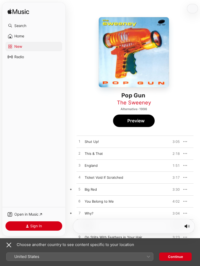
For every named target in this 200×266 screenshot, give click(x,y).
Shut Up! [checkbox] (92, 141)
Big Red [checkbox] (91, 189)
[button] (34, 25)
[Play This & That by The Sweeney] (79, 153)
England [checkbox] (91, 165)
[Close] (9, 245)
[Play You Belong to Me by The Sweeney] (79, 201)
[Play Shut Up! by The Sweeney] (79, 141)
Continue (175, 257)
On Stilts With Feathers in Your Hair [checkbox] (113, 237)
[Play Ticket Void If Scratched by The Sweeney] (79, 177)
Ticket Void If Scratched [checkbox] (104, 177)
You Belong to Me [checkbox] (99, 201)
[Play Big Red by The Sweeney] (79, 189)
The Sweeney (134, 102)
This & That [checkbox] (94, 153)
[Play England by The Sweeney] (79, 165)
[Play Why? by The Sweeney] (79, 213)
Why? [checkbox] (89, 213)
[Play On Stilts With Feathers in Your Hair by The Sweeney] (79, 237)
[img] (18, 12)
